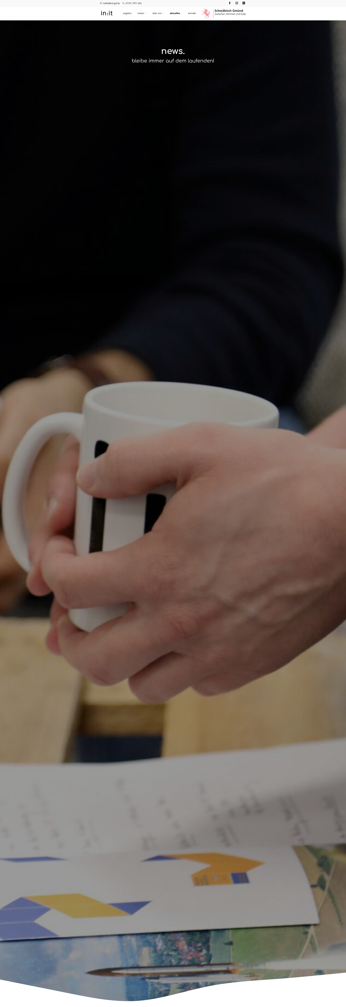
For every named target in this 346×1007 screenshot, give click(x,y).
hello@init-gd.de (111, 3)
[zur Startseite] (107, 13)
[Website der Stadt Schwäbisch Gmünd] (223, 13)
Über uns (157, 13)
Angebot (127, 13)
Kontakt (192, 13)
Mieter (140, 13)
